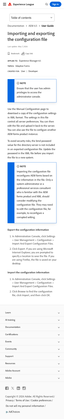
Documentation (16, 25)
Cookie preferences (41, 400)
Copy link (29, 53)
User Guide (48, 25)
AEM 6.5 (33, 25)
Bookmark (15, 53)
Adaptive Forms (22, 65)
